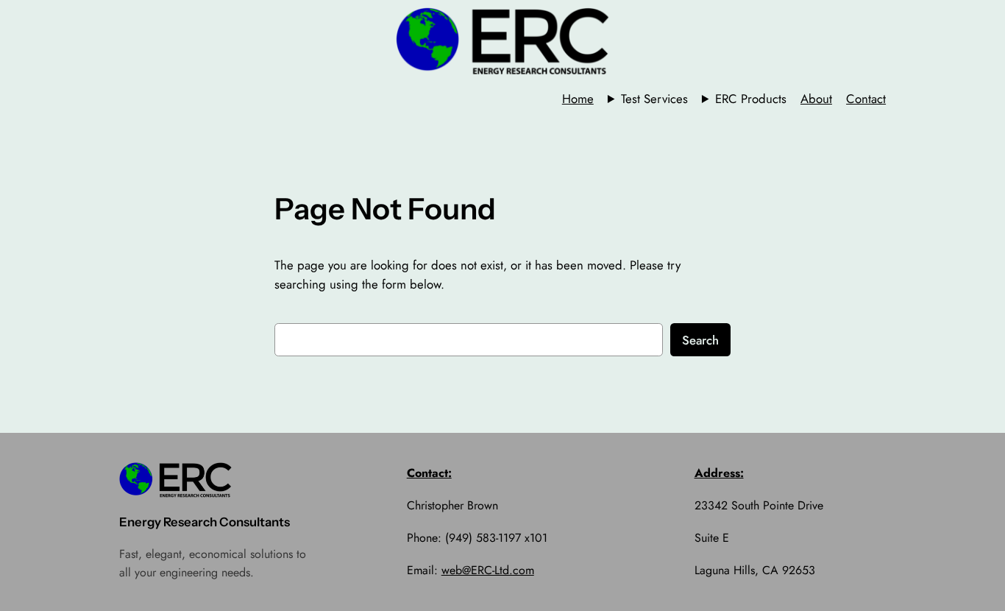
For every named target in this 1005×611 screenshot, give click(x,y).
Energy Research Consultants (204, 522)
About (816, 98)
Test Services (654, 98)
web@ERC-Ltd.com (487, 570)
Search (700, 340)
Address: (719, 473)
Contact (866, 98)
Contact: (429, 473)
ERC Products (750, 98)
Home (578, 98)
